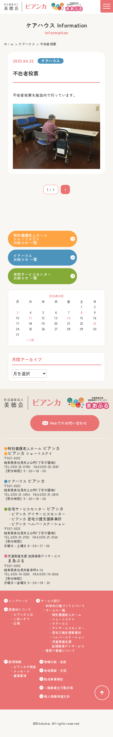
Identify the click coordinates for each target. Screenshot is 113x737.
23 (94, 323)
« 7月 (30, 340)
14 (68, 318)
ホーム (9, 44)
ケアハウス (27, 44)
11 (30, 318)
